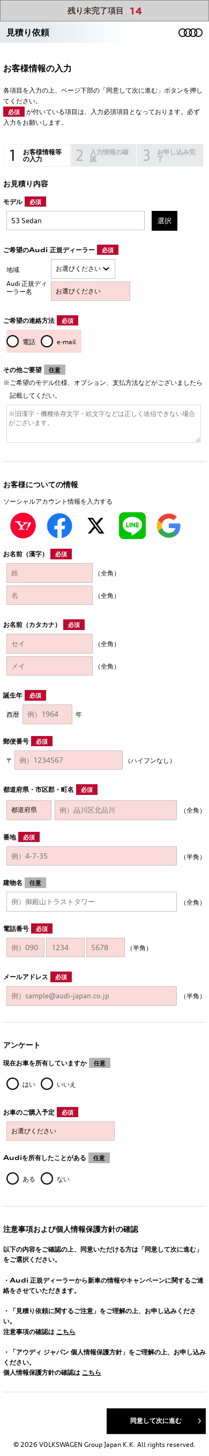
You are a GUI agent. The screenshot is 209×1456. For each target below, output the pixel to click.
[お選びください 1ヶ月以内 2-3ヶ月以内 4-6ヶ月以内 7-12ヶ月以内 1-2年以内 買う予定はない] (60, 1131)
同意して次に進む (156, 1420)
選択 (164, 220)
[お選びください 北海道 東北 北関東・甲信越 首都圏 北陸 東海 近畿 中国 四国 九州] (83, 269)
